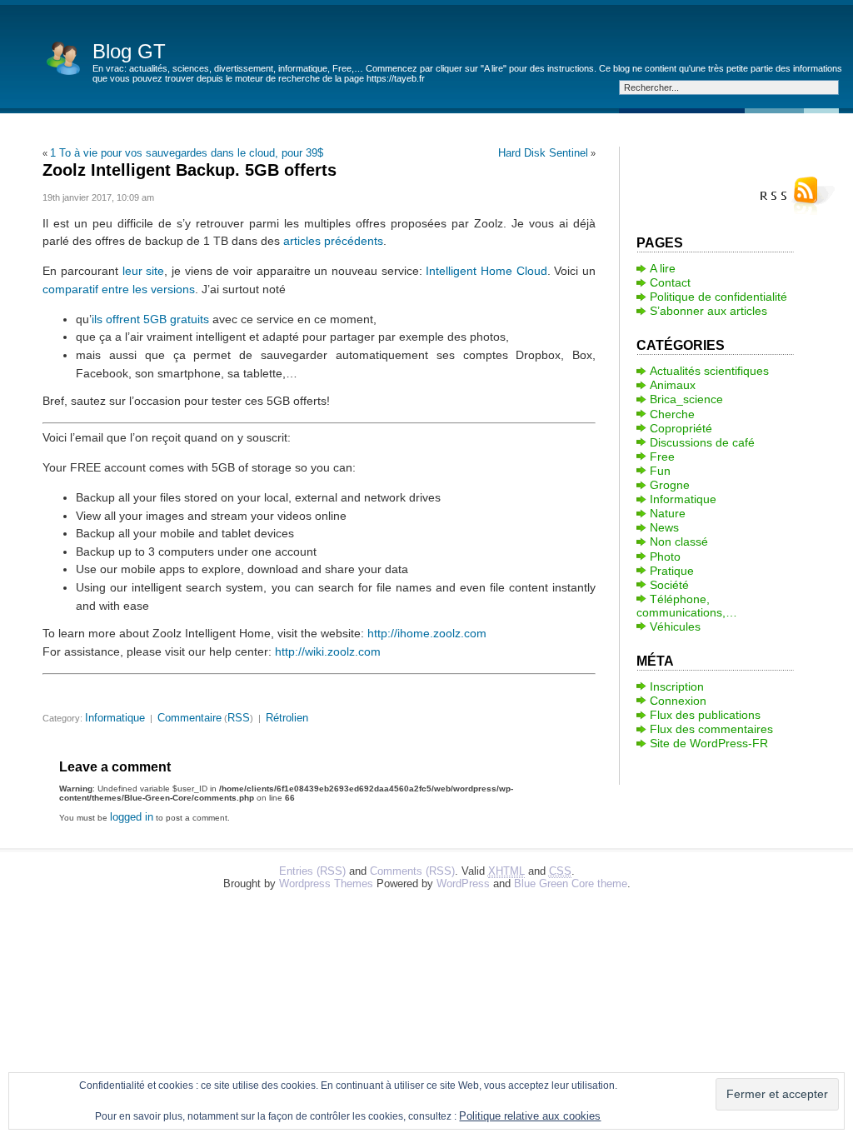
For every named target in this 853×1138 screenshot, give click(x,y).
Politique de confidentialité (718, 296)
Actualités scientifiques (709, 370)
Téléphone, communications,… (686, 605)
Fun (660, 470)
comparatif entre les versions (118, 289)
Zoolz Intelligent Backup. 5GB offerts (189, 170)
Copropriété (681, 428)
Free (662, 456)
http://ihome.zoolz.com (426, 633)
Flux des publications (705, 714)
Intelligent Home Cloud (486, 270)
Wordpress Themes (326, 883)
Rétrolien (287, 717)
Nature (668, 513)
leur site (143, 270)
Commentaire (189, 717)
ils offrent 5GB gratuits (150, 319)
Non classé (679, 541)
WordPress (463, 883)
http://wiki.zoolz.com (328, 651)
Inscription (677, 686)
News (664, 527)
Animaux (673, 385)
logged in (131, 817)
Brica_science (686, 399)
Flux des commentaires (711, 729)
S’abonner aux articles (708, 310)
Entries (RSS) (312, 871)
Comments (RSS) (412, 871)
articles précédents (333, 240)
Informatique (115, 717)
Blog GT (129, 51)
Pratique (672, 570)
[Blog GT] (63, 57)
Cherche (672, 414)
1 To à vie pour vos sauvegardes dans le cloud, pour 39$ (186, 153)
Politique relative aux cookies (530, 1116)
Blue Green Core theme (570, 883)
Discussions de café (702, 442)
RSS (238, 717)
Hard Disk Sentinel (543, 153)
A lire (663, 268)
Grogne (670, 485)
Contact (670, 282)
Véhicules (675, 626)
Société (669, 584)
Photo (665, 556)
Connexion (678, 700)
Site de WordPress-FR (709, 743)
